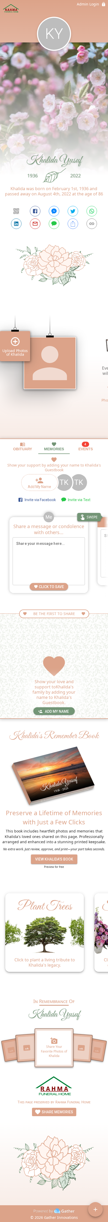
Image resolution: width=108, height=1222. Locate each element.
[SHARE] (73, 223)
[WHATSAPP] (92, 211)
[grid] (54, 372)
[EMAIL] (35, 223)
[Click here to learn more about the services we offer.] (54, 1086)
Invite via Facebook (39, 500)
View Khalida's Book (54, 859)
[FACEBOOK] (35, 211)
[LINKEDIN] (16, 223)
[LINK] (92, 223)
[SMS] (54, 223)
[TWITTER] (73, 211)
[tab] (22, 446)
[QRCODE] (16, 211)
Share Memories (57, 1112)
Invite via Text (78, 500)
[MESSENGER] (54, 211)
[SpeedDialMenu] (95, 1209)
